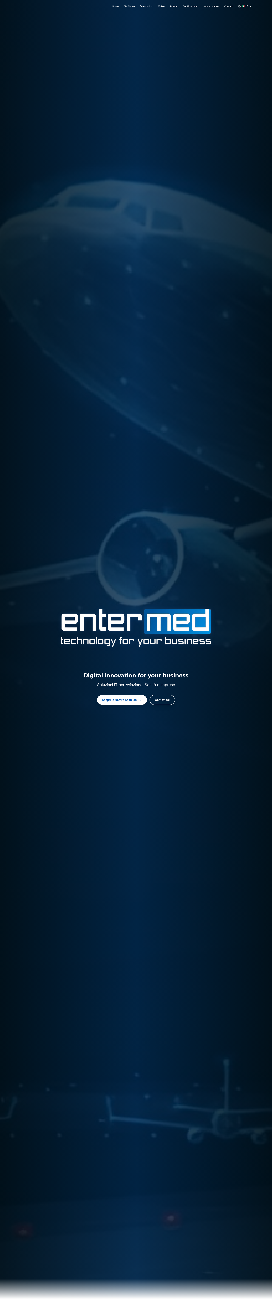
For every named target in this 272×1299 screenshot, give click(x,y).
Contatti (228, 6)
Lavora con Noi (211, 6)
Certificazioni (190, 6)
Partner (174, 6)
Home (115, 6)
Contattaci (162, 699)
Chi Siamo (129, 6)
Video (161, 6)
